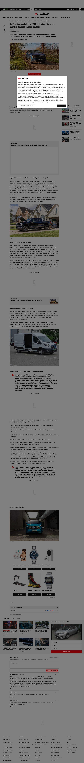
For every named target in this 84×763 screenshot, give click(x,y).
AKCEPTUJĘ (61, 105)
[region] (42, 92)
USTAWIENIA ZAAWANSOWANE (26, 105)
